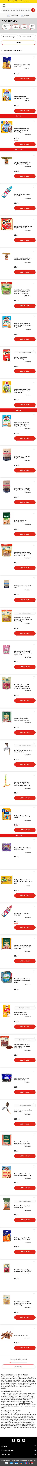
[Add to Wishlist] (34, 57)
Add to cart (25, 78)
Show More (18, 1366)
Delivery (26, 15)
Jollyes (13, 1460)
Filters (19, 42)
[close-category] (21, 50)
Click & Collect (14, 15)
